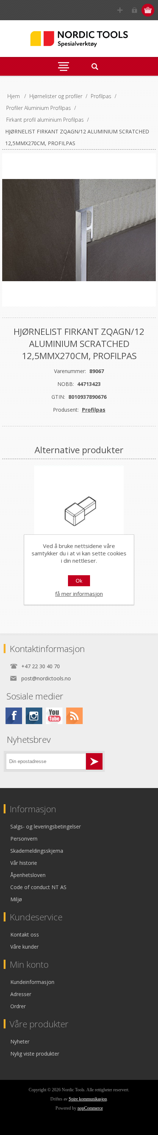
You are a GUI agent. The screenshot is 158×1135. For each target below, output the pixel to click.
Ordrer (18, 1006)
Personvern (23, 838)
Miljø (16, 899)
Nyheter (19, 1041)
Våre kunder (24, 946)
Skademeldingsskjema (36, 850)
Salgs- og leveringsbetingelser (45, 826)
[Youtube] (54, 716)
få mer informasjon (79, 593)
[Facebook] (14, 716)
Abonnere (94, 761)
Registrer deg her (120, 10)
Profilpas (93, 409)
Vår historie (23, 862)
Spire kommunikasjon (88, 1099)
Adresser (20, 994)
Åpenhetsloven (28, 874)
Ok (79, 581)
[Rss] (74, 716)
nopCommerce (90, 1108)
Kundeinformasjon (32, 981)
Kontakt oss (24, 934)
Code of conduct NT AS (38, 887)
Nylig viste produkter (34, 1053)
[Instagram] (34, 716)
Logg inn (134, 10)
